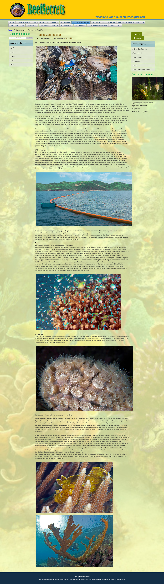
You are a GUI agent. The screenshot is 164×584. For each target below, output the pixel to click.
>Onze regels (137, 57)
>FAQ (134, 65)
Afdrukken (70, 38)
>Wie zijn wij (137, 53)
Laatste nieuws (24, 23)
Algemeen (65, 23)
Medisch (140, 23)
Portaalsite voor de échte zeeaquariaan (119, 17)
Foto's (55, 26)
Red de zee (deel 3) (49, 34)
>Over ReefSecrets (139, 49)
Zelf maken (80, 26)
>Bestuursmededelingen (141, 69)
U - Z (12, 64)
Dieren (120, 23)
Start (10, 30)
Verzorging (115, 26)
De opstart (32, 26)
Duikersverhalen (81, 23)
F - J (12, 52)
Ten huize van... (99, 23)
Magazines (45, 26)
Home (11, 23)
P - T (12, 60)
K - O (12, 56)
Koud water (66, 26)
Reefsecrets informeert (46, 23)
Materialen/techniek (97, 26)
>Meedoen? (136, 61)
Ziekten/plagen (17, 26)
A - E (12, 48)
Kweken (130, 23)
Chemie (111, 23)
